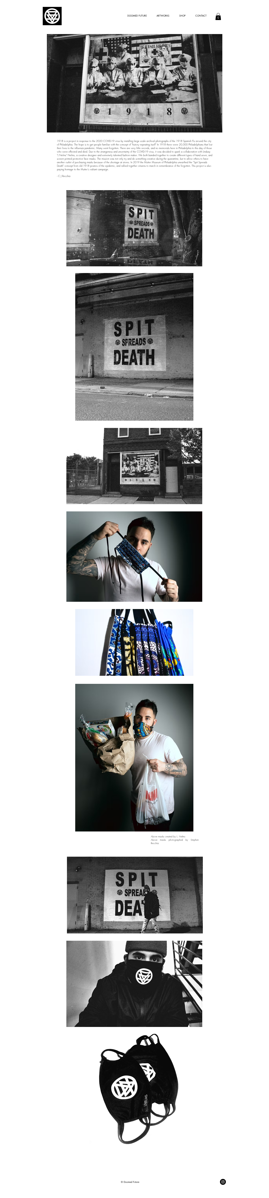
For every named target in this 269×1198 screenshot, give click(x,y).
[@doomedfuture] (223, 1182)
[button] (218, 16)
